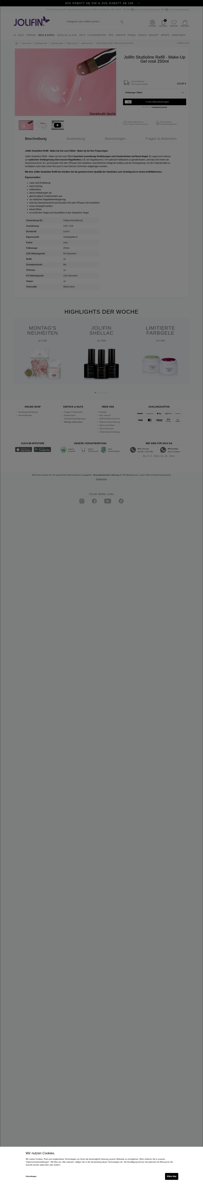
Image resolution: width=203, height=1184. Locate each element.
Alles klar (171, 1176)
